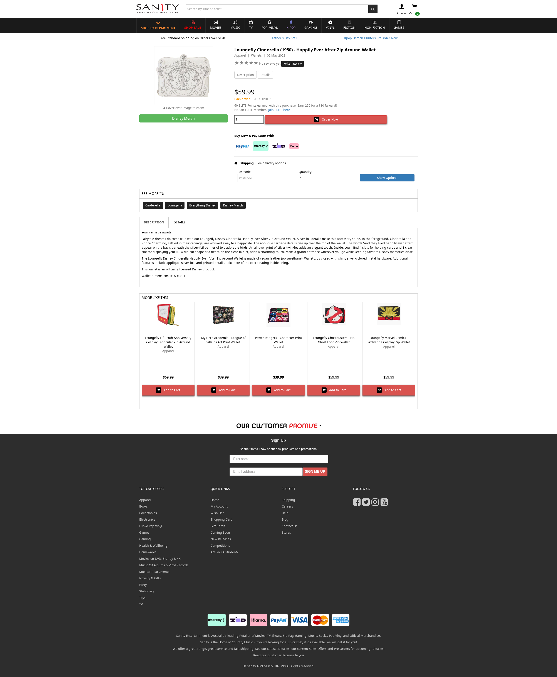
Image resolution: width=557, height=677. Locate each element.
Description (245, 75)
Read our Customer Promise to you (278, 655)
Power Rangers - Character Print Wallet (278, 340)
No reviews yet (270, 63)
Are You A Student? (224, 552)
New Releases (221, 539)
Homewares (147, 552)
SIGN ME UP (315, 471)
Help (285, 513)
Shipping (288, 500)
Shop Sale (192, 27)
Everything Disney (202, 205)
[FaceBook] (357, 504)
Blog (285, 519)
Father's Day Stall (284, 38)
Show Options (387, 178)
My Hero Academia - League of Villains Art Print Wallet (223, 340)
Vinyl (330, 27)
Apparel (145, 500)
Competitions (220, 545)
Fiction (349, 27)
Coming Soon (220, 532)
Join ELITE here (279, 110)
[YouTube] (385, 504)
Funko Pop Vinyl (150, 526)
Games (399, 27)
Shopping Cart (221, 519)
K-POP (291, 27)
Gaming (310, 27)
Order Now (328, 119)
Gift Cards (218, 526)
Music (235, 27)
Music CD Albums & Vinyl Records (163, 565)
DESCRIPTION (154, 222)
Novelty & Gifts (150, 578)
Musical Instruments (154, 572)
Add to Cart (170, 390)
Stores (286, 532)
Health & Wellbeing (153, 545)
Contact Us (289, 526)
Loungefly (175, 205)
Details (265, 75)
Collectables (148, 513)
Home (215, 500)
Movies (215, 27)
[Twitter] (366, 504)
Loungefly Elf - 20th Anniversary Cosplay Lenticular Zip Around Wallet (168, 342)
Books (143, 506)
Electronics (147, 519)
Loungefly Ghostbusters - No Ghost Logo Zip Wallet (333, 340)
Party (143, 585)
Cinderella (152, 205)
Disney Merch (233, 205)
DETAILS (179, 222)
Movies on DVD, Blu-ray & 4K (160, 558)
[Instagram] (376, 504)
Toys (142, 598)
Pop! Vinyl (270, 27)
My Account (219, 506)
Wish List (217, 513)
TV (251, 27)
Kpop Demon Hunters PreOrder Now (371, 38)
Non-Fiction (374, 27)
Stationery (146, 591)
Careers (287, 506)
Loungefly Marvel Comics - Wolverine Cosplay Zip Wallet (389, 340)
